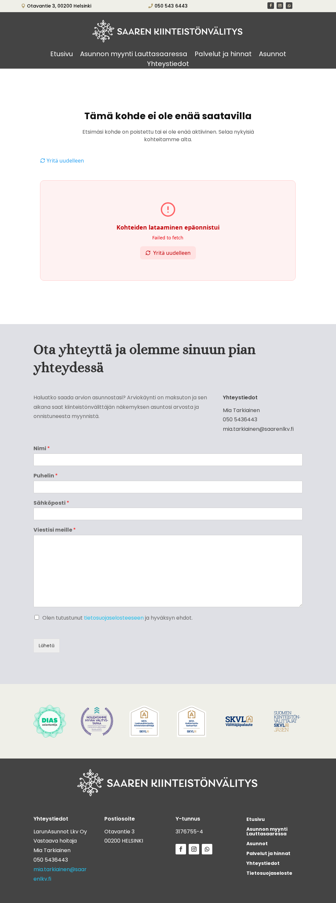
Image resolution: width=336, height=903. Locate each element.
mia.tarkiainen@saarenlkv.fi (258, 429)
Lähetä (46, 645)
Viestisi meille (54, 530)
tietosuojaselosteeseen (114, 618)
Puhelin (45, 476)
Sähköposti (51, 503)
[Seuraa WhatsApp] (289, 5)
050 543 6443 (171, 6)
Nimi (41, 448)
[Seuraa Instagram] (280, 5)
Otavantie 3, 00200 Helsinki (59, 6)
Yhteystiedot (168, 64)
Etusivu (61, 55)
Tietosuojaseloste (269, 873)
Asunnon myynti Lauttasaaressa (133, 55)
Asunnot (272, 55)
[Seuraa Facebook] (270, 5)
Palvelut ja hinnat (223, 55)
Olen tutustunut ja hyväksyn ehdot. (117, 618)
